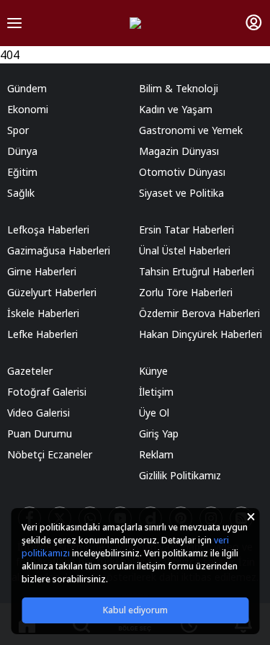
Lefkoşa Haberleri (48, 229)
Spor (18, 130)
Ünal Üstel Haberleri (184, 250)
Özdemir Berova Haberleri (199, 313)
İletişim (156, 392)
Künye (153, 371)
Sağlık (21, 193)
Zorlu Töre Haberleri (186, 292)
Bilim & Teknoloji (178, 88)
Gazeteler (30, 371)
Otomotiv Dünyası (182, 172)
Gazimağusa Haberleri (58, 250)
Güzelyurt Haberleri (51, 292)
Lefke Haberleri (42, 334)
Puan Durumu (39, 433)
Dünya (22, 151)
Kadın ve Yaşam (175, 109)
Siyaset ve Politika (181, 193)
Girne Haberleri (41, 271)
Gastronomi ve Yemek (191, 130)
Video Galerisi (38, 412)
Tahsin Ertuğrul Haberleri (196, 271)
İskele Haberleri (43, 313)
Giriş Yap (159, 433)
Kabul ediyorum (135, 610)
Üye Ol (154, 412)
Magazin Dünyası (179, 151)
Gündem (27, 88)
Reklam (156, 454)
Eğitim (22, 172)
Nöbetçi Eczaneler (49, 454)
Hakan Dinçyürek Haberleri (200, 334)
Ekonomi (27, 109)
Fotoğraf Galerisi (46, 392)
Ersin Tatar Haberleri (186, 229)
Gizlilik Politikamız (180, 475)
